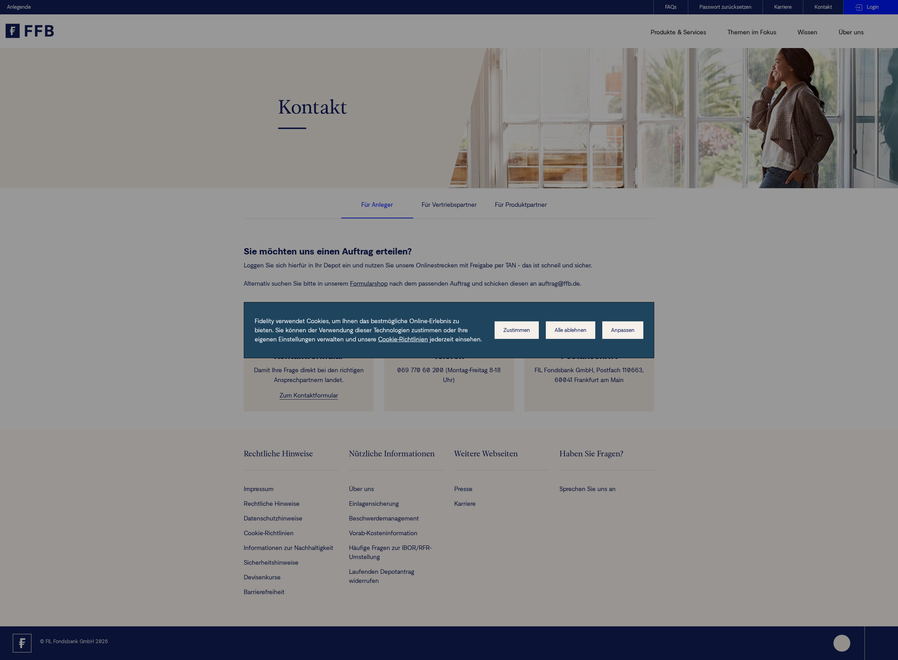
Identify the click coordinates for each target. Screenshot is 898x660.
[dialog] (449, 330)
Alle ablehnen (571, 330)
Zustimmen (516, 330)
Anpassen (623, 330)
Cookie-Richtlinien (403, 339)
